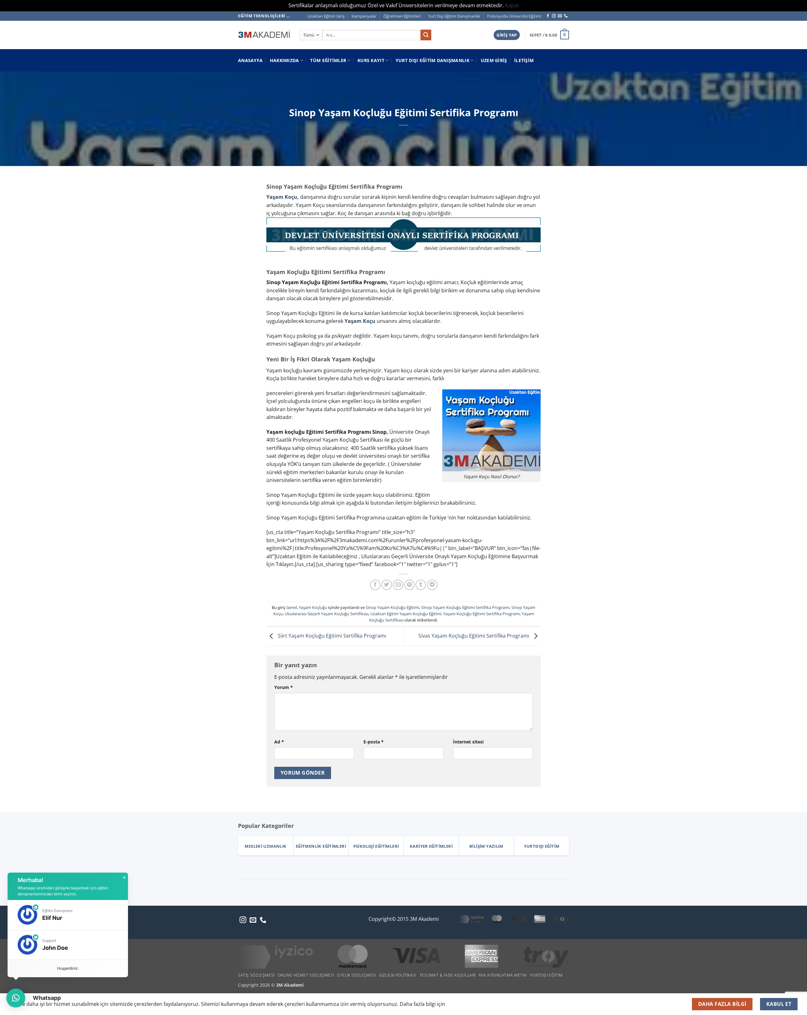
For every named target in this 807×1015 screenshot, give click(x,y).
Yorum (283, 687)
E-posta (373, 742)
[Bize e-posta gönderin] (560, 16)
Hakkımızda (284, 60)
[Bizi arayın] (566, 16)
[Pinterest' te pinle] (409, 585)
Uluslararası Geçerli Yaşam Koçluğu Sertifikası (327, 613)
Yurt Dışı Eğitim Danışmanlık (454, 16)
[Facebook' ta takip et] (548, 16)
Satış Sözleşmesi (256, 975)
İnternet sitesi (468, 742)
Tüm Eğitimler (328, 60)
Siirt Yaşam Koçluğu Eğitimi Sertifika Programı (331, 635)
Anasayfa (250, 60)
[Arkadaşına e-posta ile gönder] (398, 585)
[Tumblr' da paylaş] (420, 585)
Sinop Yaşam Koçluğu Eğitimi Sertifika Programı (465, 607)
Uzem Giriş (494, 60)
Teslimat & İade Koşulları (448, 975)
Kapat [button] (512, 5)
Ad (279, 742)
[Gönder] (426, 35)
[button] (507, 35)
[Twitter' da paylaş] (386, 585)
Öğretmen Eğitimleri (402, 16)
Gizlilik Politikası (397, 975)
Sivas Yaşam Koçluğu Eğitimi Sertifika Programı (474, 635)
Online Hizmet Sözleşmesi (306, 975)
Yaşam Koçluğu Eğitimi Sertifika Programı (481, 613)
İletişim (524, 60)
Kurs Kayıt (370, 60)
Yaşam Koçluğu (313, 607)
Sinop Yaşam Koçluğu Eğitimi (392, 607)
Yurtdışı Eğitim (546, 975)
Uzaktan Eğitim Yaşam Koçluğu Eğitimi (405, 613)
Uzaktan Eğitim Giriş (326, 16)
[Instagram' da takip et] (554, 16)
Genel (291, 607)
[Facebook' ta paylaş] (375, 585)
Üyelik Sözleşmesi (356, 975)
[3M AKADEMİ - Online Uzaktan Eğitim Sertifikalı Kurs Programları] (264, 35)
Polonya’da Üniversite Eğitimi (514, 16)
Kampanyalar (363, 16)
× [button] (124, 877)
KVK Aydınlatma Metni (503, 975)
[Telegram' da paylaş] (432, 585)
